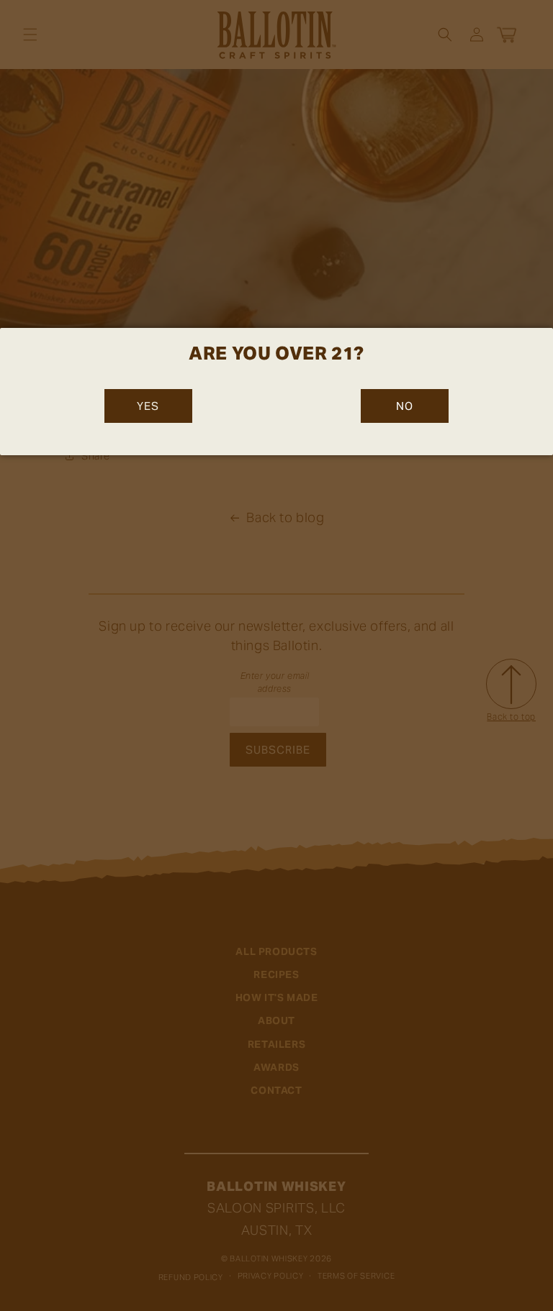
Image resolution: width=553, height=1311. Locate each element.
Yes (148, 406)
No (404, 406)
